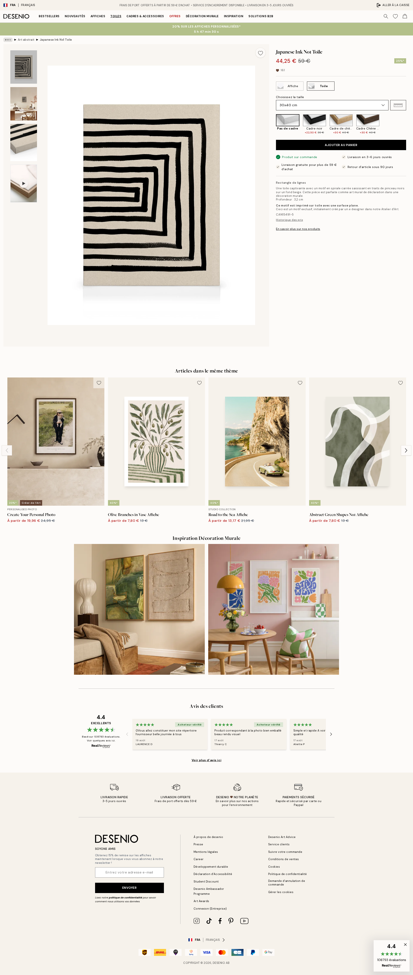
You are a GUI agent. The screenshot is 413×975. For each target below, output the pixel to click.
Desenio (219, 963)
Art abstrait (26, 40)
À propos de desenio (208, 837)
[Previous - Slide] (272, 124)
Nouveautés (75, 16)
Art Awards (201, 901)
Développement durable (211, 867)
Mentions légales (206, 852)
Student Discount (206, 881)
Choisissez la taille (290, 97)
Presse (198, 844)
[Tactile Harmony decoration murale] (139, 609)
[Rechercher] (386, 16)
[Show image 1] (23, 67)
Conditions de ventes (283, 859)
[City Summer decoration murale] (273, 609)
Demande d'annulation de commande (286, 882)
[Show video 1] (23, 183)
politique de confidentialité (125, 897)
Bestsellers (49, 16)
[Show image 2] (23, 103)
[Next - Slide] (409, 124)
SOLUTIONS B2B (260, 16)
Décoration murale (202, 16)
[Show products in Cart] (405, 16)
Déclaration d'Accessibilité (213, 874)
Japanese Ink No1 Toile (56, 40)
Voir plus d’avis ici (206, 760)
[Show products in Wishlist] (395, 16)
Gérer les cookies (281, 892)
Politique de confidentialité (287, 874)
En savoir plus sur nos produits (298, 229)
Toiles (115, 16)
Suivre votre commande (285, 852)
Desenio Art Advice (282, 837)
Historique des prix (289, 220)
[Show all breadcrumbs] (7, 40)
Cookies (274, 867)
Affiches (98, 16)
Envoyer (129, 888)
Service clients (279, 844)
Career (199, 859)
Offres (175, 16)
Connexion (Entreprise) (210, 908)
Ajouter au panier (341, 145)
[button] (398, 105)
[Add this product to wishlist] (260, 53)
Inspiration (233, 16)
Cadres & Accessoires (145, 16)
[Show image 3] (23, 142)
